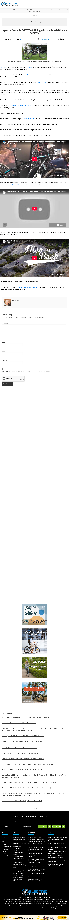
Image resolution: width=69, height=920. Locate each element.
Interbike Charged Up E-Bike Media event (19, 185)
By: (19, 39)
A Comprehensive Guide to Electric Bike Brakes (19, 858)
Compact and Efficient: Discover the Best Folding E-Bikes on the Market (36, 843)
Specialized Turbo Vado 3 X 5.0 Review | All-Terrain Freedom (23, 759)
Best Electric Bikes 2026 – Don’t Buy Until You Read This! (22, 801)
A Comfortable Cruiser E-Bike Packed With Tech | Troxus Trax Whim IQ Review (29, 788)
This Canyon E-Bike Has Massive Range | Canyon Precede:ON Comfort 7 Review (29, 782)
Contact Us (5, 849)
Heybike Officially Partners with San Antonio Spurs (19, 748)
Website (4, 360)
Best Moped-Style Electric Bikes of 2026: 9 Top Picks (20, 753)
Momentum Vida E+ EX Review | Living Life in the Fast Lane (22, 741)
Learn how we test (36, 11)
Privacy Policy (5, 855)
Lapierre (2, 67)
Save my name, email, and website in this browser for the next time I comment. (26, 371)
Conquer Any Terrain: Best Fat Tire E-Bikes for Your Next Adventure (36, 849)
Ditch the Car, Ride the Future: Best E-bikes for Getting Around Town (36, 875)
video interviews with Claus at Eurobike (21, 105)
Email (4, 351)
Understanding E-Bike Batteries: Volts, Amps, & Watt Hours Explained (19, 839)
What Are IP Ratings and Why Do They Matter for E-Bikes (18, 871)
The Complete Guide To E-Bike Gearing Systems (19, 852)
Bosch (30, 67)
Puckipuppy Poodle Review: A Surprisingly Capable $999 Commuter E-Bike (28, 717)
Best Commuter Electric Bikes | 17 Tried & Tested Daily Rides (23, 769)
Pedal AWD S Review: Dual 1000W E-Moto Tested (19, 723)
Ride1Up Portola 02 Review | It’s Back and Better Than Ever (23, 736)
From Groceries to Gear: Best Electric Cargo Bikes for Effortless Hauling (37, 855)
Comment (5, 323)
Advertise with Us (6, 846)
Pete (20, 39)
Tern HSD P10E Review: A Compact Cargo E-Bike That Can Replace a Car (27, 764)
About (3, 837)
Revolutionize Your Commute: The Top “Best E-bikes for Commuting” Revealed (36, 860)
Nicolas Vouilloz (29, 119)
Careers (4, 844)
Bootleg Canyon (43, 82)
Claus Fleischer (27, 75)
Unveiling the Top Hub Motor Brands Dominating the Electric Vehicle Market (57, 839)
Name (4, 342)
